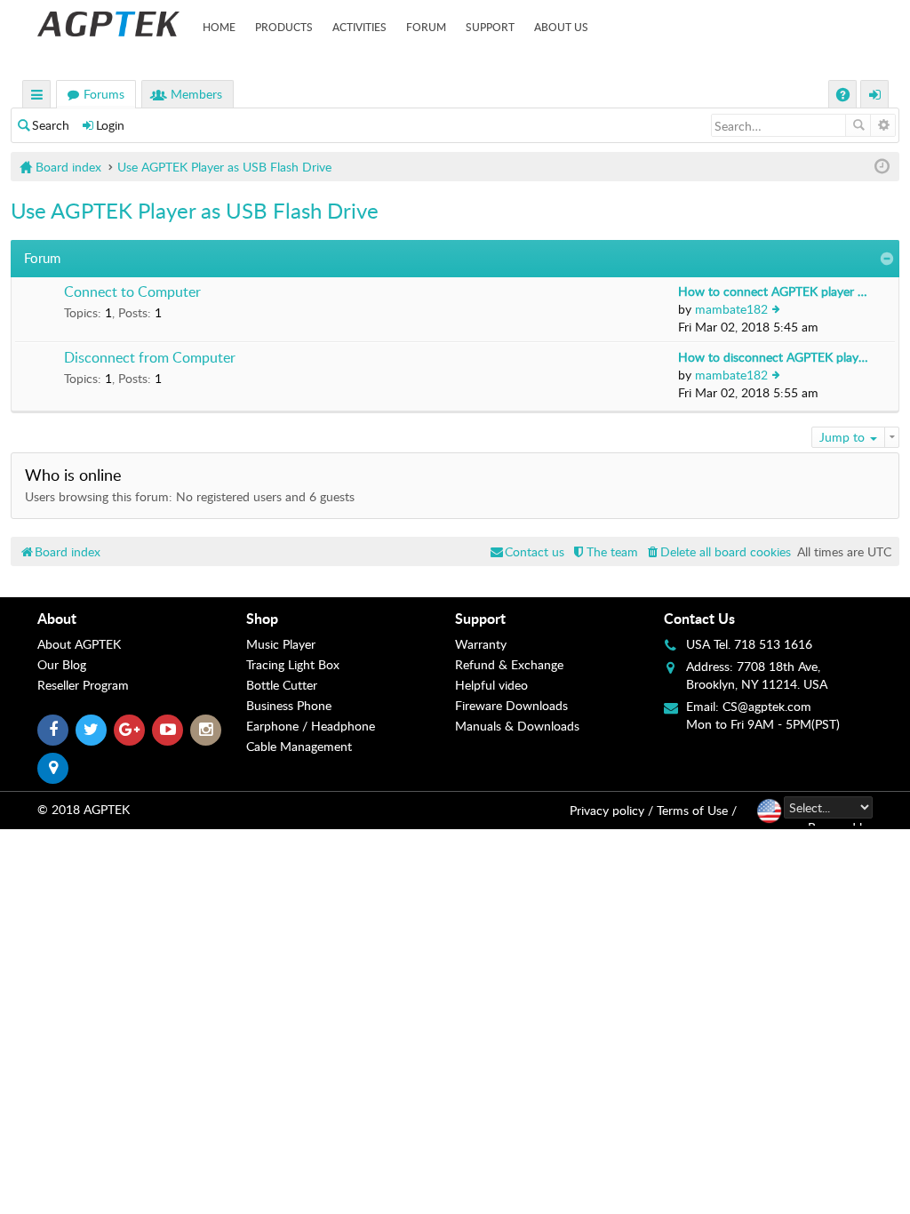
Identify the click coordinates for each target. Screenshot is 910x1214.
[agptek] (108, 24)
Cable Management (299, 746)
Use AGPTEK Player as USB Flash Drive (195, 210)
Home (219, 27)
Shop (262, 618)
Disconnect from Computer (149, 358)
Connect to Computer (132, 292)
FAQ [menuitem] (845, 96)
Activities (359, 27)
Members (196, 93)
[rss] (52, 768)
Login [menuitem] (875, 96)
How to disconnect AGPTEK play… (773, 356)
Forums (104, 93)
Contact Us (699, 618)
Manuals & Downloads (517, 725)
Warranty (481, 643)
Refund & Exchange (509, 664)
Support (490, 27)
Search (50, 124)
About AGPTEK (79, 643)
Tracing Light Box (292, 664)
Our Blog (61, 664)
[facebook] (52, 730)
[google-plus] (129, 730)
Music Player (280, 643)
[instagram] (205, 730)
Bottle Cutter (281, 684)
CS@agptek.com (766, 706)
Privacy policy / (611, 810)
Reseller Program (83, 684)
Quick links (37, 96)
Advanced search (883, 125)
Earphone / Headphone (310, 725)
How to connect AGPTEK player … (772, 291)
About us (561, 27)
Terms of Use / (697, 810)
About (56, 618)
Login (110, 124)
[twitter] (91, 730)
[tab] (141, 619)
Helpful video (491, 684)
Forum (426, 27)
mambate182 (731, 308)
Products (284, 27)
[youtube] (167, 730)
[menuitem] (717, 551)
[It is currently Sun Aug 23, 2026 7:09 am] (882, 166)
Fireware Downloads (511, 705)
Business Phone (288, 705)
